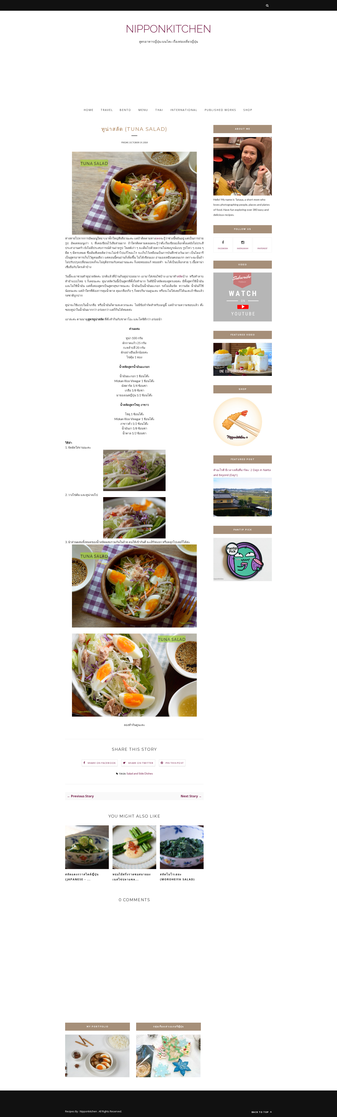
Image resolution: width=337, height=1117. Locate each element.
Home (88, 110)
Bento (125, 110)
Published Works (220, 110)
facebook (223, 248)
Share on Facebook (102, 762)
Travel (107, 110)
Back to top (260, 1112)
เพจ (158, 238)
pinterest (262, 248)
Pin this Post (175, 762)
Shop (247, 110)
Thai (159, 110)
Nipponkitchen (168, 28)
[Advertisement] (117, 79)
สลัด (180, 276)
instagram (242, 248)
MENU (143, 110)
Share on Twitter (140, 762)
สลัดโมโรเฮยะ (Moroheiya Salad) (177, 876)
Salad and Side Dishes (140, 773)
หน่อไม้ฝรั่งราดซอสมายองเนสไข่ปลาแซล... (132, 876)
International (183, 110)
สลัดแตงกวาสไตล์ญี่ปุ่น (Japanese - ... (82, 876)
